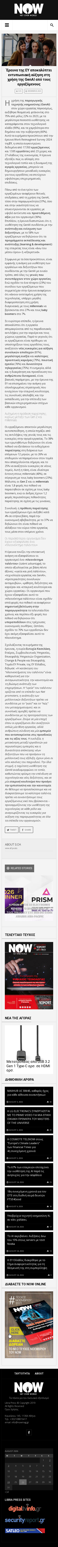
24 (8, 1482)
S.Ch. (20, 91)
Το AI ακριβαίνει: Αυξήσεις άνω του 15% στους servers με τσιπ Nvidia (26, 1240)
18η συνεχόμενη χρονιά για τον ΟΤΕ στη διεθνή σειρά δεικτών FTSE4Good (26, 1195)
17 (50, 1226)
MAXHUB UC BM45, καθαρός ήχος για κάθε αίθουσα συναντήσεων (28, 1092)
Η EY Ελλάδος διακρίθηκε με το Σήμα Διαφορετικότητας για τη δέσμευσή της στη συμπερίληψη (27, 1264)
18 (50, 1206)
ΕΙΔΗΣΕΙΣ (8, 38)
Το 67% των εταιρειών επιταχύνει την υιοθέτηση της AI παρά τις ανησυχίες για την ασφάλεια (28, 1171)
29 (50, 1130)
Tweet (13, 829)
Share (28, 829)
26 (23, 1482)
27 (50, 1158)
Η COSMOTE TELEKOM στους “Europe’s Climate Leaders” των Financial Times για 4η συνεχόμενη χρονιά (25, 1145)
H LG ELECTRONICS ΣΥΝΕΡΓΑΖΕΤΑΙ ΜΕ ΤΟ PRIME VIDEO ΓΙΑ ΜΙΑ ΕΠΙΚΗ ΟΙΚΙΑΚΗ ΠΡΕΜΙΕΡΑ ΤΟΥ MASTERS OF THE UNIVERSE (29, 1117)
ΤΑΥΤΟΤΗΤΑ (22, 1373)
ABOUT (39, 1373)
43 (50, 1102)
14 (50, 1251)
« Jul (7, 1491)
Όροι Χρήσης (11, 1409)
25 (50, 1182)
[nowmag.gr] (29, 9)
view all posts (11, 848)
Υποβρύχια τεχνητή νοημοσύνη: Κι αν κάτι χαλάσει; (28, 1217)
